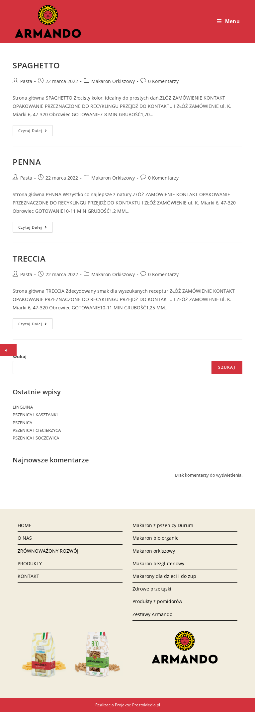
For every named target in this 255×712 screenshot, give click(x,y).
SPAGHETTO (36, 65)
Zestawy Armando (152, 614)
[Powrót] (8, 350)
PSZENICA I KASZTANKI (35, 415)
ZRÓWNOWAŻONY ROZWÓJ (48, 551)
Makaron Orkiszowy (113, 81)
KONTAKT (28, 576)
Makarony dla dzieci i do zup (164, 576)
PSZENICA (22, 423)
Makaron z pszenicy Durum (162, 525)
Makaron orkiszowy (153, 551)
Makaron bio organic (155, 538)
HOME (25, 525)
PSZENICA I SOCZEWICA (36, 438)
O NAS (25, 538)
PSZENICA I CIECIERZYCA (37, 430)
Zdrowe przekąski (151, 589)
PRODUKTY (30, 563)
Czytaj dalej (35, 130)
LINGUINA (23, 407)
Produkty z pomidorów (157, 601)
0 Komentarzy (163, 81)
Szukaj (20, 356)
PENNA (27, 161)
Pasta (26, 81)
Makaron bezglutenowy (158, 563)
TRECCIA (29, 258)
